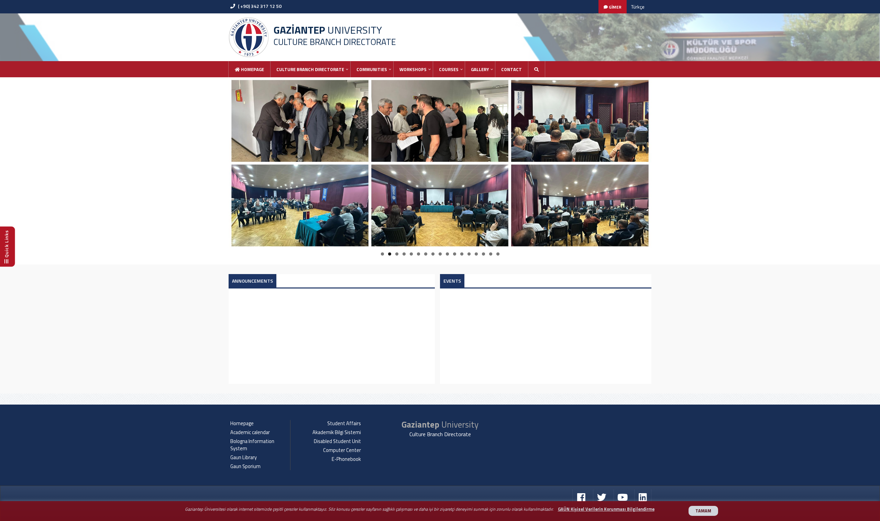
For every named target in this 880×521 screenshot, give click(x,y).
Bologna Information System (252, 445)
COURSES (449, 69)
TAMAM (703, 511)
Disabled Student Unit (337, 441)
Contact (511, 69)
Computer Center (342, 450)
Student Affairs (344, 423)
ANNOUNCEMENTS (252, 280)
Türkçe (638, 6)
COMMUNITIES (371, 69)
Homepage (252, 69)
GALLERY (480, 69)
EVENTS (452, 280)
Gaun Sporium (245, 466)
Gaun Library (243, 457)
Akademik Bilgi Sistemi (336, 432)
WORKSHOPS (413, 69)
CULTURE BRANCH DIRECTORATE (310, 69)
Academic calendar (250, 432)
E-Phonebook (346, 459)
